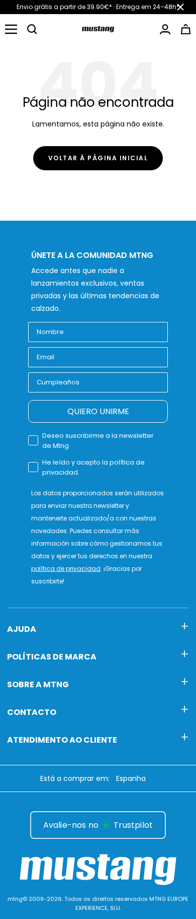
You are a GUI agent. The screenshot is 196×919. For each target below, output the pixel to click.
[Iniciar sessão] (165, 29)
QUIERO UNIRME (98, 411)
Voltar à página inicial (98, 158)
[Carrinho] (185, 29)
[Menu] (11, 29)
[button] (32, 29)
